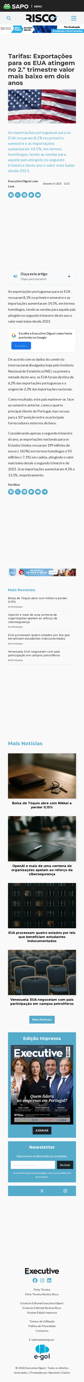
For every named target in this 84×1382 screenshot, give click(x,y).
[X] (18, 195)
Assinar (42, 1130)
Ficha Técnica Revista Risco (42, 1294)
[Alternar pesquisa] (9, 18)
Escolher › (21, 345)
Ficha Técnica (42, 1289)
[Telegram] (45, 492)
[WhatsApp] (31, 195)
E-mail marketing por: (42, 1339)
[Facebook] (11, 195)
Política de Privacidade (42, 1326)
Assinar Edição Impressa (42, 1312)
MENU (38, 6)
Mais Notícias (42, 1019)
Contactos (41, 1330)
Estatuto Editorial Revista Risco (42, 1307)
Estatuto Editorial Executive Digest (42, 1303)
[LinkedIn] (24, 195)
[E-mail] (38, 195)
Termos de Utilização (42, 1321)
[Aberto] (73, 18)
